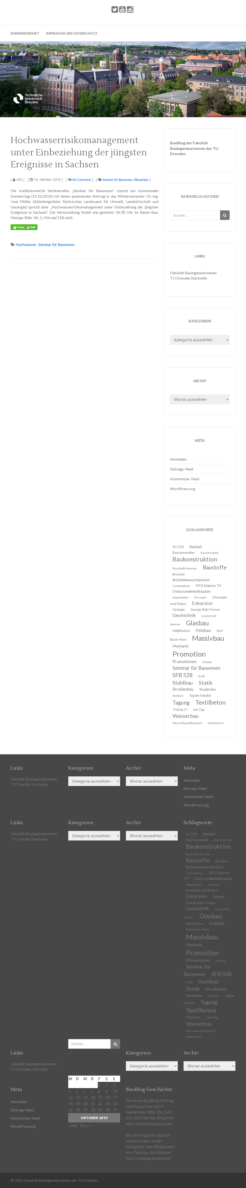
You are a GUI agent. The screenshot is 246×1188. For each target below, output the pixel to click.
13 (85, 1097)
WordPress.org (182, 488)
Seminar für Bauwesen (117, 179)
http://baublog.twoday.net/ (148, 1158)
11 (70, 1097)
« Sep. (72, 1125)
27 (85, 1110)
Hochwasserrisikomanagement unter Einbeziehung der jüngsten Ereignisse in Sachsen (79, 152)
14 (93, 1097)
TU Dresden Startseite (188, 278)
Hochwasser (26, 244)
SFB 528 (221, 973)
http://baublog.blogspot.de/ (149, 1123)
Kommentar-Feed (184, 478)
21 (93, 1103)
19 (78, 1103)
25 (70, 1110)
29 (100, 1110)
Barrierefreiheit (25, 33)
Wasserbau (141, 179)
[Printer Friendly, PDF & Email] (24, 227)
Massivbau (208, 638)
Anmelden (178, 459)
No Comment (81, 179)
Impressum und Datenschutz (71, 33)
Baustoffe (215, 567)
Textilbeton (210, 702)
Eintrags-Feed (181, 469)
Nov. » (85, 1125)
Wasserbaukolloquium (187, 723)
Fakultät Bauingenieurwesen (193, 272)
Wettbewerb (215, 723)
